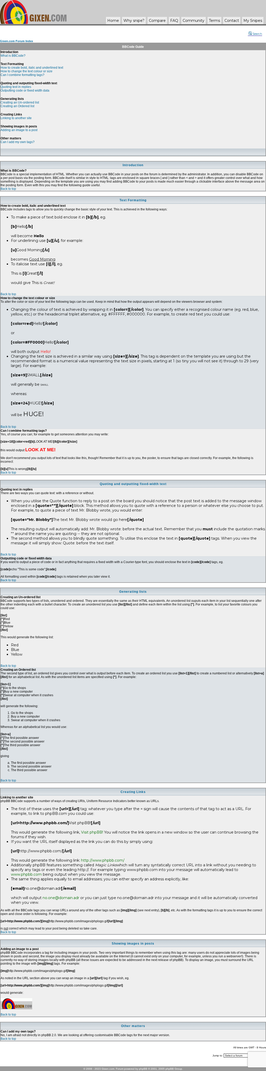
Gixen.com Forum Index (16, 41)
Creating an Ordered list (17, 106)
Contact (231, 20)
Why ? (133, 20)
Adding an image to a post (19, 130)
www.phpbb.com (26, 874)
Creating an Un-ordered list (20, 102)
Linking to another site (16, 118)
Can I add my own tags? (18, 142)
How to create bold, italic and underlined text (32, 67)
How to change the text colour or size (26, 71)
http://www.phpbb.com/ (102, 860)
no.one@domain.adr (61, 897)
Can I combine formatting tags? (22, 75)
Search (257, 34)
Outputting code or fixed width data (25, 90)
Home (113, 20)
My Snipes (252, 20)
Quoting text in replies (16, 87)
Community (193, 20)
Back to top (8, 189)
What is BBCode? (13, 55)
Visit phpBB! (92, 832)
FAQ (174, 20)
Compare (157, 20)
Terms (214, 20)
